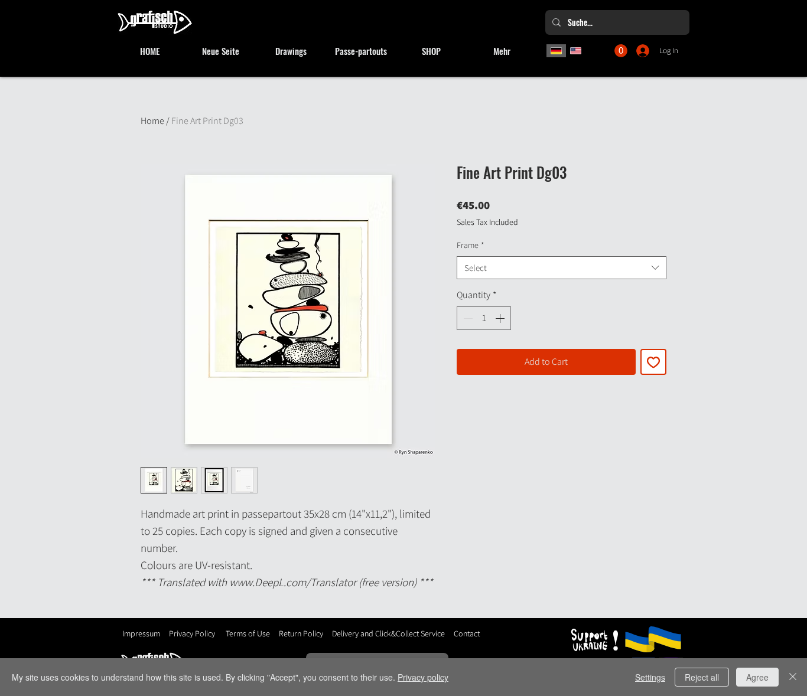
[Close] (793, 677)
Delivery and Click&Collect (375, 633)
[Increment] (501, 318)
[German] (556, 50)
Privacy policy (423, 677)
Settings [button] (650, 677)
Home (152, 121)
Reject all (702, 677)
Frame (470, 245)
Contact (467, 633)
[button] (620, 50)
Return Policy (300, 633)
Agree (757, 677)
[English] (576, 50)
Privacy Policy (192, 633)
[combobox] (561, 267)
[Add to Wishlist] (653, 362)
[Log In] (643, 51)
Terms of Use (248, 633)
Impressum (141, 633)
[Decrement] (466, 318)
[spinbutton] (484, 318)
